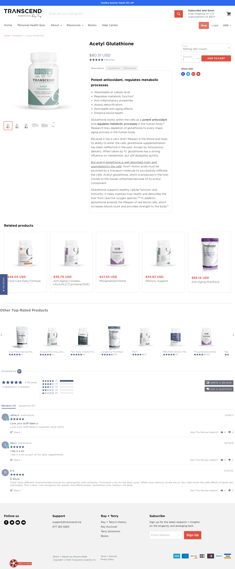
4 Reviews (109, 60)
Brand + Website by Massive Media (70, 556)
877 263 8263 (60, 526)
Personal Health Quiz (31, 25)
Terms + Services (109, 556)
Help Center (110, 25)
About (55, 25)
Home (8, 25)
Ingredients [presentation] (114, 68)
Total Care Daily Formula (24, 281)
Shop (204, 25)
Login (215, 25)
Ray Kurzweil (109, 526)
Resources (74, 25)
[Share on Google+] (193, 74)
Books (92, 25)
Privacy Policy (107, 559)
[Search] (178, 14)
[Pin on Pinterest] (198, 74)
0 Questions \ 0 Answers (16, 387)
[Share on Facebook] (183, 74)
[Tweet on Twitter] (188, 74)
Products (17, 36)
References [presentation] (130, 68)
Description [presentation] (97, 68)
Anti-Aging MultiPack (205, 281)
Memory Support (156, 281)
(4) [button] (56, 381)
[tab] (97, 68)
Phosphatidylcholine (112, 281)
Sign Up (193, 535)
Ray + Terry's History (113, 522)
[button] (1, 335)
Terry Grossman (110, 531)
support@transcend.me (66, 522)
